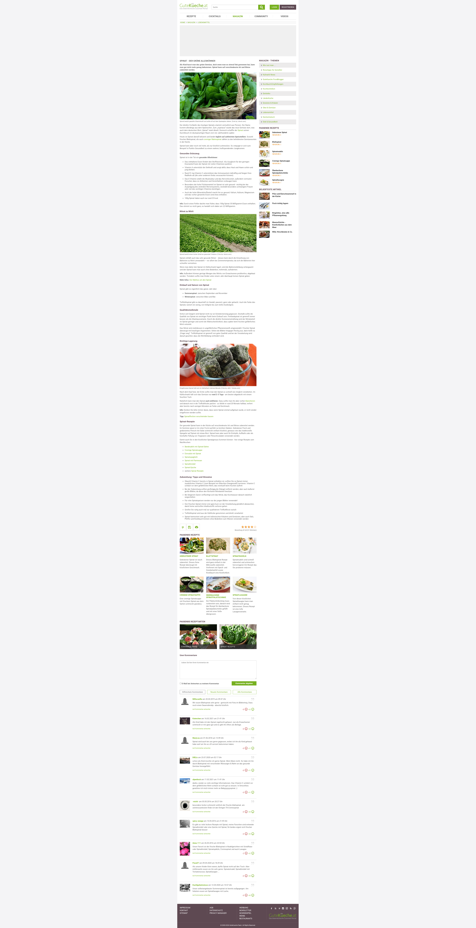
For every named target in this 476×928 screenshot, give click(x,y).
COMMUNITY (261, 16)
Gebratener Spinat (279, 132)
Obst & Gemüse (269, 108)
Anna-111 (197, 843)
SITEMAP (184, 913)
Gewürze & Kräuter (270, 103)
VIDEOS (284, 16)
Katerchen (197, 718)
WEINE (242, 916)
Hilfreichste (192, 692)
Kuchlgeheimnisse (200, 885)
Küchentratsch (269, 117)
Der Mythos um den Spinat (200, 280)
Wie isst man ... (269, 65)
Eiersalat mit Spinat (193, 453)
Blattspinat (276, 142)
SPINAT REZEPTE (228, 647)
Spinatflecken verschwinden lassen (198, 416)
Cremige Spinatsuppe (193, 450)
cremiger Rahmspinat (212, 139)
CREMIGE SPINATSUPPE (190, 595)
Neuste (219, 692)
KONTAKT (184, 910)
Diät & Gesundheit (270, 122)
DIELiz (195, 757)
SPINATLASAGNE (240, 595)
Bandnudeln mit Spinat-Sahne (197, 447)
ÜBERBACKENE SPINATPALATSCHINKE (216, 596)
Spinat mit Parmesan (193, 460)
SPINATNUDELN (239, 556)
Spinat (240, 130)
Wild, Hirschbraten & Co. (282, 232)
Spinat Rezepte (197, 471)
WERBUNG (243, 908)
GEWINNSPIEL (245, 913)
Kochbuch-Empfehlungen (273, 84)
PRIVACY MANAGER (218, 913)
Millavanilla (197, 699)
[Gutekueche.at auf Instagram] (283, 908)
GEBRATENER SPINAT (189, 556)
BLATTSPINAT (212, 556)
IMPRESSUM (185, 908)
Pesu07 (196, 863)
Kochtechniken (269, 89)
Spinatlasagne (278, 180)
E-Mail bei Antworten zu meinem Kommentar (200, 683)
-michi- (196, 801)
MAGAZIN (238, 16)
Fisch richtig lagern (280, 203)
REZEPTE (191, 16)
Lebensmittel (268, 112)
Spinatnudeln (277, 151)
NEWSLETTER (245, 910)
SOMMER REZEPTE (189, 647)
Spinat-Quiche (190, 467)
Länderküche (268, 98)
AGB (211, 908)
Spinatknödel (190, 464)
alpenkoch (197, 779)
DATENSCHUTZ (216, 910)
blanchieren (250, 401)
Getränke (266, 93)
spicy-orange (198, 821)
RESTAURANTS (245, 918)
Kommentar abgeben (244, 683)
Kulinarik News (269, 75)
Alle (245, 692)
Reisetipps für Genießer (272, 70)
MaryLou (196, 738)
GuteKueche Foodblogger (273, 79)
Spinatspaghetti (191, 457)
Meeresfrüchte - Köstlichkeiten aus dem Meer (282, 224)
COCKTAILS (215, 16)
